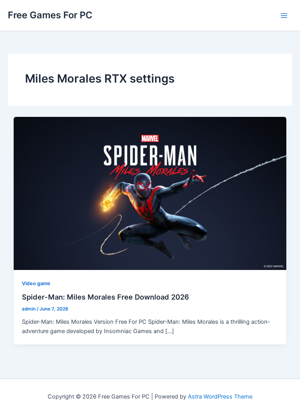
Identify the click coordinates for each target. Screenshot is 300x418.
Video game (36, 283)
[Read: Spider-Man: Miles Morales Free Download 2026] (150, 192)
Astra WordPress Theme (220, 396)
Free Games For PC (50, 15)
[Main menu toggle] (284, 15)
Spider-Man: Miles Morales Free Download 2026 (105, 297)
